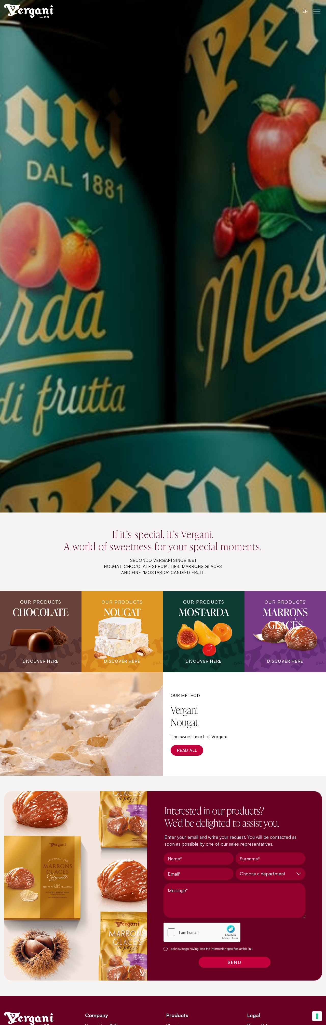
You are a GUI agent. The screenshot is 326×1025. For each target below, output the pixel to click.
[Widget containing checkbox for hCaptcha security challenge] (202, 932)
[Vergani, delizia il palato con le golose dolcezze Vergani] (44, 11)
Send (234, 962)
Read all (187, 750)
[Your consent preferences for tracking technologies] (317, 1016)
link (250, 949)
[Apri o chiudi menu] (316, 11)
